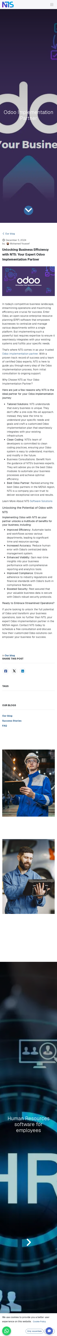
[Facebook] (5, 671)
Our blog (10, 233)
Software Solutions (41, 501)
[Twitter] (14, 671)
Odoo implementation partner (20, 353)
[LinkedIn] (22, 671)
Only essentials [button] (34, 1331)
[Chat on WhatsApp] (6, 1331)
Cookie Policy (39, 1321)
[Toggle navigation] (52, 4)
